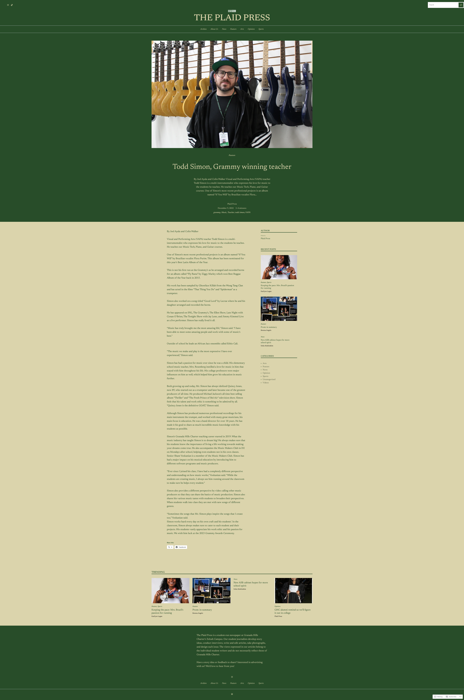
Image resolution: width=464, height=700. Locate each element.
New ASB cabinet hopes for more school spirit (275, 341)
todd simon (239, 212)
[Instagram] (8, 5)
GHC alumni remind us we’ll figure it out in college (293, 611)
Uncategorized (269, 379)
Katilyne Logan (266, 291)
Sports (269, 282)
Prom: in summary (269, 327)
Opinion (266, 373)
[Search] (461, 5)
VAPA (247, 212)
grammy (217, 212)
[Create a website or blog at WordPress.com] (232, 694)
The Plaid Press (232, 18)
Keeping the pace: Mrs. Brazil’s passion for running (277, 287)
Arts (264, 363)
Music (224, 212)
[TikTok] (12, 5)
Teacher (231, 212)
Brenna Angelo (266, 330)
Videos (266, 383)
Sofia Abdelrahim (267, 346)
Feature (232, 155)
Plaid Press (232, 204)
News (263, 337)
